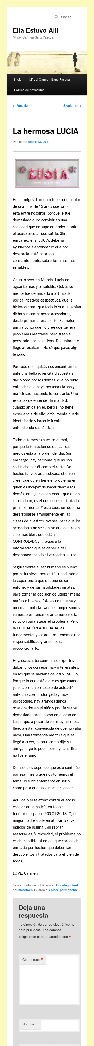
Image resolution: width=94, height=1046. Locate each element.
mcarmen (25, 889)
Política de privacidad (29, 89)
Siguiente (72, 105)
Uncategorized (67, 885)
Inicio (18, 79)
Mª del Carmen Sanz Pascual (50, 79)
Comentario (32, 959)
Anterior (21, 105)
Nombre (28, 1024)
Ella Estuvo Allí (35, 30)
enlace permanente (63, 889)
